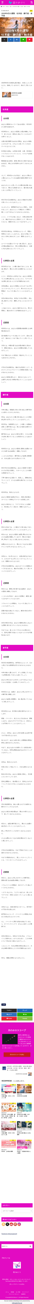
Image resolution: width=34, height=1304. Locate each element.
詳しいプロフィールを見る (17, 1284)
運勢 (4, 1004)
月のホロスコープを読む (17, 1054)
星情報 (12, 1292)
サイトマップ (25, 1292)
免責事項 (23, 1294)
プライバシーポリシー (14, 1294)
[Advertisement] (17, 60)
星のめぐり (16, 1297)
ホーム (7, 1292)
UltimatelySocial (17, 1303)
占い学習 (18, 1292)
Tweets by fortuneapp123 (9, 1234)
